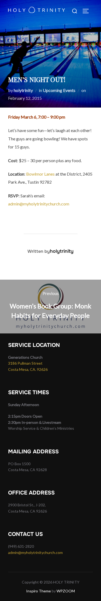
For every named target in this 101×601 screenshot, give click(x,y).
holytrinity (23, 90)
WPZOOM (66, 591)
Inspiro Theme (38, 591)
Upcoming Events (59, 90)
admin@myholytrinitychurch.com (38, 203)
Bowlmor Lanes (40, 173)
